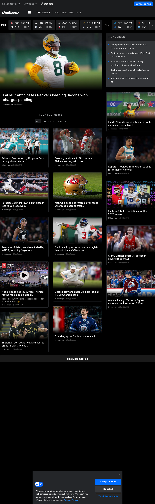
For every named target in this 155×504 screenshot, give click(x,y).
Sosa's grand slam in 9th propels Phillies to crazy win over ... (73, 160)
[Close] (119, 475)
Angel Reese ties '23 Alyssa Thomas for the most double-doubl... (22, 293)
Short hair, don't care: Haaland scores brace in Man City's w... (23, 344)
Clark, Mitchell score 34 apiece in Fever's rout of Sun (127, 257)
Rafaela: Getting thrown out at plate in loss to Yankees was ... (23, 204)
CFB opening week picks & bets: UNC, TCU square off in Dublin (129, 46)
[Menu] (29, 12)
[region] (77, 487)
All (38, 121)
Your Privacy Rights (108, 496)
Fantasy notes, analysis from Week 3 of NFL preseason (130, 55)
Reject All (108, 489)
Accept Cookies (108, 481)
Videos (62, 121)
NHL (71, 12)
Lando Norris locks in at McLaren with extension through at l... (129, 124)
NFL (56, 12)
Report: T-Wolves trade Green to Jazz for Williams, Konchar (129, 168)
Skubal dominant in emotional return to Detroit (130, 72)
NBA (64, 12)
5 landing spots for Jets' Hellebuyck (75, 336)
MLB (79, 12)
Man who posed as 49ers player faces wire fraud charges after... (76, 204)
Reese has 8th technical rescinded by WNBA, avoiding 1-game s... (23, 249)
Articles (49, 121)
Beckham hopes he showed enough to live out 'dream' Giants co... (77, 249)
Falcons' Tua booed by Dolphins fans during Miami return (23, 160)
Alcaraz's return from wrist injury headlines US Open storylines (127, 63)
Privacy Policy (71, 500)
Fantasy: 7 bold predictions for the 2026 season (127, 213)
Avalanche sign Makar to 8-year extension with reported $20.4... (126, 302)
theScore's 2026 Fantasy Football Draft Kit (130, 80)
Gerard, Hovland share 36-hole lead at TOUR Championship (77, 293)
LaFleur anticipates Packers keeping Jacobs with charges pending (45, 97)
